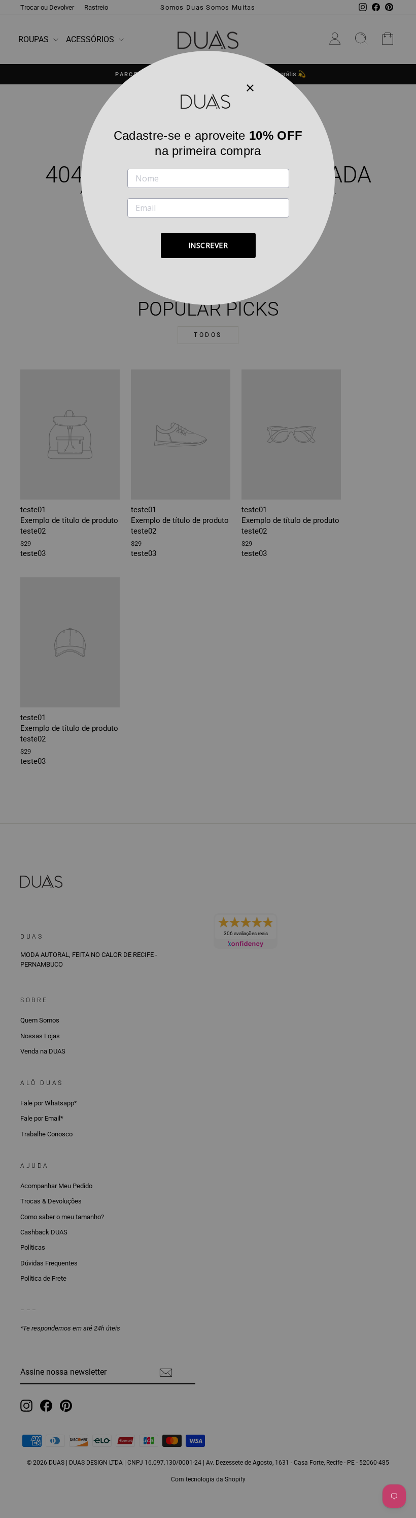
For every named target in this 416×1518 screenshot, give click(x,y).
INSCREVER (208, 245)
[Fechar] (250, 87)
